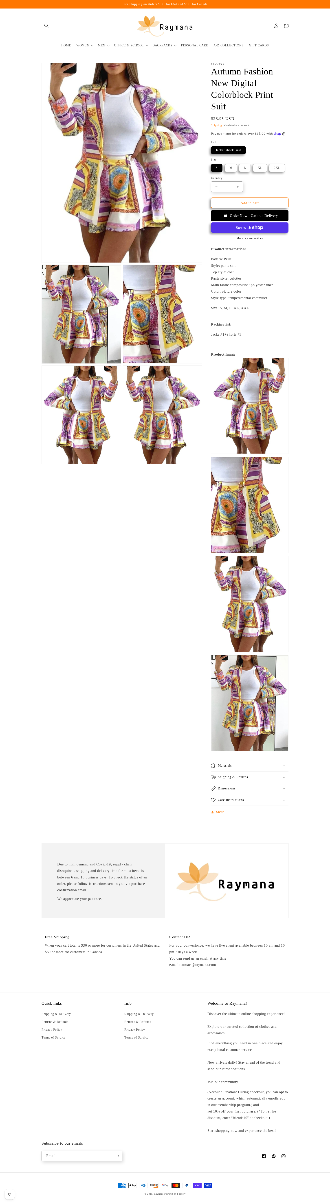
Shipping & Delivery (56, 1014)
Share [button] (220, 812)
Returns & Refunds (55, 1022)
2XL (277, 168)
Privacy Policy (52, 1029)
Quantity (216, 178)
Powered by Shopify (175, 1194)
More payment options (250, 238)
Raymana (158, 1194)
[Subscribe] (117, 1156)
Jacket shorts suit (228, 150)
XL (260, 168)
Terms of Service (54, 1037)
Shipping (216, 125)
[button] (46, 26)
